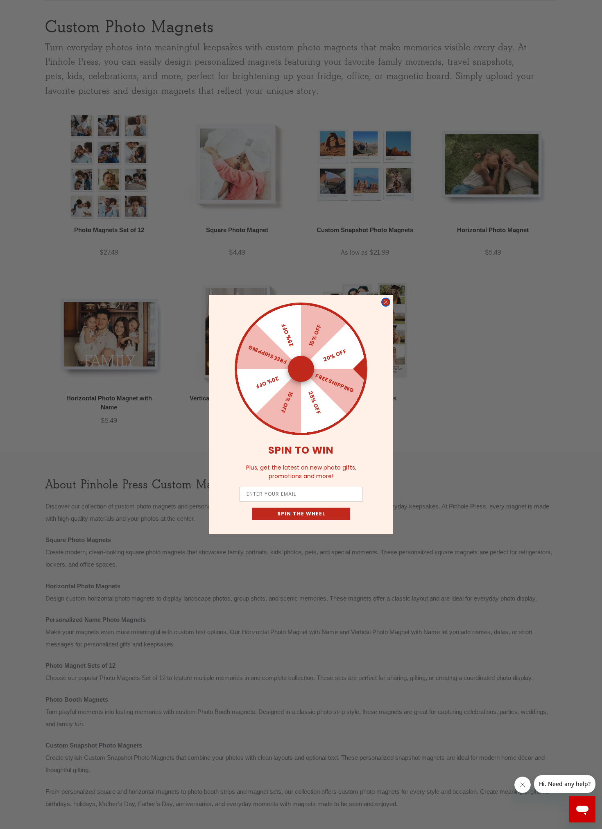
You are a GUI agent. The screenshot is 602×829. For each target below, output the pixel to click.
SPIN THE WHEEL (301, 513)
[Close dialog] (386, 302)
